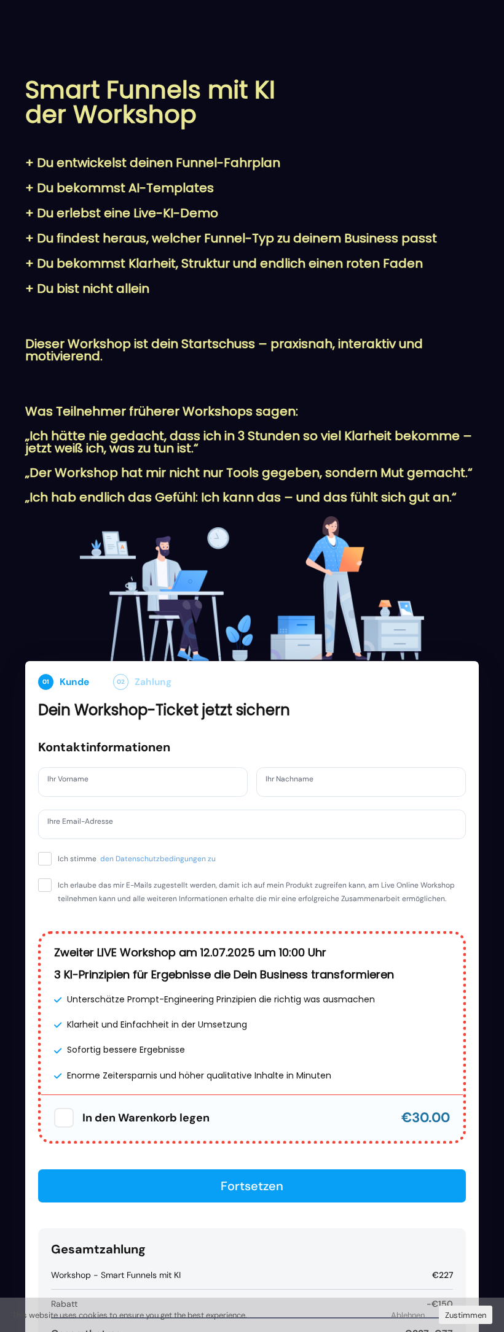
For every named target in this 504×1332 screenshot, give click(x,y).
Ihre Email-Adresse (87, 823)
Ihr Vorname (72, 780)
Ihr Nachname (295, 780)
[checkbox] (64, 1131)
